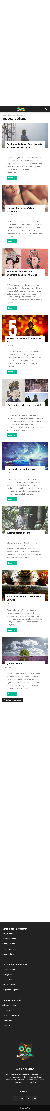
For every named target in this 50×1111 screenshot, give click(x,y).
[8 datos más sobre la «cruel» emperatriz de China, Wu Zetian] (25, 262)
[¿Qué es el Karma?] (25, 650)
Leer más (11, 178)
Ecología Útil (7, 974)
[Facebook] (15, 1098)
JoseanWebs (7, 1020)
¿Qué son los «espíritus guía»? (21, 469)
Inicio (4, 115)
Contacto (6, 1010)
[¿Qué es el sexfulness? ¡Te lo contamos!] (25, 198)
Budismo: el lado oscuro (18, 532)
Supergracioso (8, 954)
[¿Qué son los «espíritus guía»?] (25, 456)
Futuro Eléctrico (8, 984)
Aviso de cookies (9, 1005)
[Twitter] (28, 1098)
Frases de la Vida (9, 938)
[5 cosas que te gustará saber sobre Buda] (25, 328)
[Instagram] (21, 1098)
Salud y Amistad (8, 944)
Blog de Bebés (8, 979)
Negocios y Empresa (10, 990)
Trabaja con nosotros (11, 1015)
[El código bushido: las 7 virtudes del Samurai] (25, 585)
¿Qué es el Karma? (16, 663)
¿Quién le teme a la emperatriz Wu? (24, 405)
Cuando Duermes (9, 949)
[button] (4, 109)
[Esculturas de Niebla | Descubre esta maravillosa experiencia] (25, 135)
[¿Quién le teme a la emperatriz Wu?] (25, 392)
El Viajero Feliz (8, 933)
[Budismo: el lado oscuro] (25, 520)
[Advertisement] (25, 26)
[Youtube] (34, 1098)
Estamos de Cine (9, 969)
